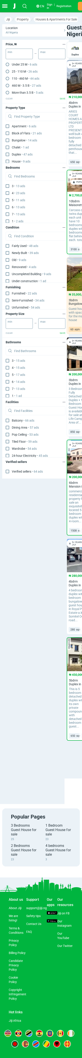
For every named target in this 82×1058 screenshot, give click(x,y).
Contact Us (33, 924)
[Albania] (56, 1043)
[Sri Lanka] (25, 1043)
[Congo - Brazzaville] (46, 1043)
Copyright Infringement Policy (17, 994)
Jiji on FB (63, 913)
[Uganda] (18, 1033)
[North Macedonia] (67, 1043)
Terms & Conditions (16, 930)
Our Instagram (64, 923)
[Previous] (69, 787)
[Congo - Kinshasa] (35, 1043)
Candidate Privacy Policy (16, 965)
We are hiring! (13, 918)
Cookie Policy (13, 980)
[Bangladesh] (14, 1043)
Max (42, 52)
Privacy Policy (14, 943)
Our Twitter (65, 946)
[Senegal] (60, 1033)
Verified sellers (27, 471)
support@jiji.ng (36, 908)
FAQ (29, 932)
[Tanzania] (28, 1033)
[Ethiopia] (49, 1033)
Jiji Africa (15, 1020)
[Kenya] (7, 1033)
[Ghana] (39, 1033)
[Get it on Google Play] (52, 921)
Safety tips (33, 916)
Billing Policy (17, 953)
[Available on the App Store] (52, 913)
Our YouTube (63, 936)
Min (10, 52)
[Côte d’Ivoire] (70, 1033)
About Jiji (15, 908)
